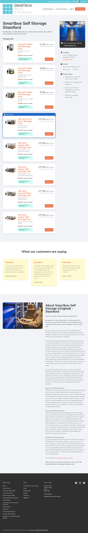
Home (4, 486)
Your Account (6, 488)
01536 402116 (48, 494)
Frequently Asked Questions (10, 498)
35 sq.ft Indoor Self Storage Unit (25, 70)
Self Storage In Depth (9, 495)
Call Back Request (48, 9)
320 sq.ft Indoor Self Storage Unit (24, 217)
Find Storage (80, 9)
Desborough (26, 490)
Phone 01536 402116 (64, 1)
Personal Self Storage (9, 511)
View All (25, 498)
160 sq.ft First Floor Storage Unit (25, 121)
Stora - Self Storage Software (39, 530)
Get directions (67, 59)
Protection (6, 509)
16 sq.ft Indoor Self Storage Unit (25, 46)
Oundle (25, 493)
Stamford (26, 495)
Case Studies (6, 500)
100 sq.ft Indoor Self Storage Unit (24, 145)
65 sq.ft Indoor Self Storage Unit (25, 94)
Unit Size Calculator (62, 9)
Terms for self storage (9, 490)
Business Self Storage (9, 514)
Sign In (72, 9)
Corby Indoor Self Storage (30, 486)
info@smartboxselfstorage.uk (52, 496)
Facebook (60, 458)
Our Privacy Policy (8, 493)
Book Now (49, 59)
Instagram (69, 458)
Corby (25, 488)
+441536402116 (70, 45)
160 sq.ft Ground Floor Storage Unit (24, 193)
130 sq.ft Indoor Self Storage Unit (24, 169)
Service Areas (6, 506)
